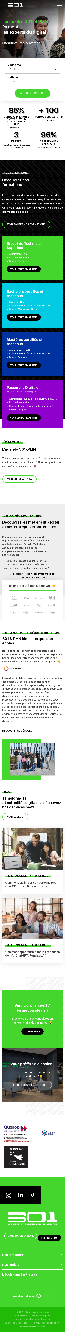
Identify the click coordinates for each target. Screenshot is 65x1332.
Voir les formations (23, 269)
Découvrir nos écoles (17, 730)
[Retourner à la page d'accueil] (15, 5)
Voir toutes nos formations (26, 224)
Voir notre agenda (19, 479)
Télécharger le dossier (33, 1084)
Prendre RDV (49, 1237)
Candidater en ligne (21, 1235)
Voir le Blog (15, 816)
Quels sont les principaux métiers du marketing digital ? (32, 576)
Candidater (32, 1031)
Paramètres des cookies (32, 1326)
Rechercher (34, 93)
